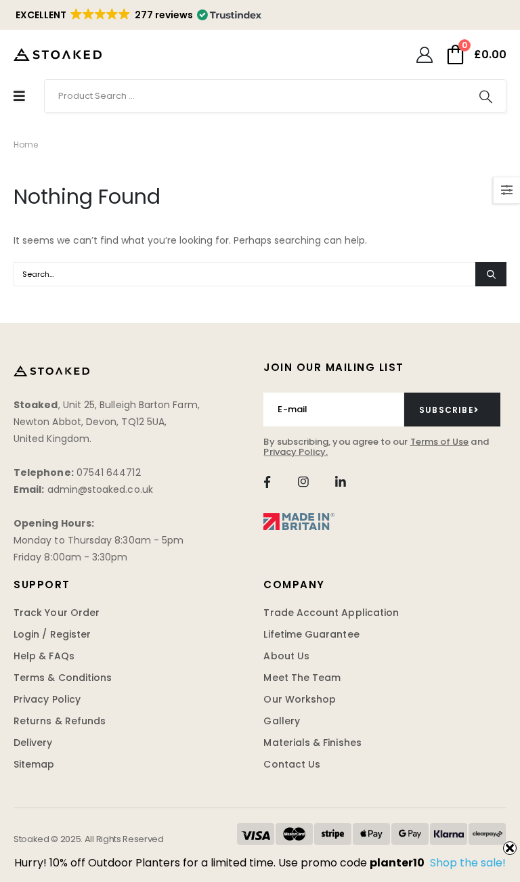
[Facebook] (266, 481)
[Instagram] (304, 481)
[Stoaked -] (58, 54)
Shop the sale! (468, 862)
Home (26, 144)
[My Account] (424, 55)
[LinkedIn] (340, 481)
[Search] (485, 96)
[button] (137, 15)
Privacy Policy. (295, 451)
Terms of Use (439, 441)
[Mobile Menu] (19, 96)
